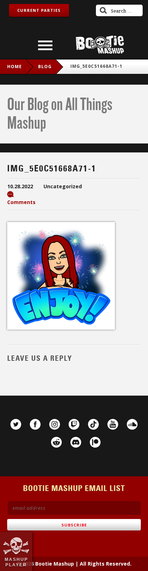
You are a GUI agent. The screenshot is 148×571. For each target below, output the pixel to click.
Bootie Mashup (99, 44)
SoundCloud (132, 424)
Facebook (35, 424)
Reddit (56, 442)
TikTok (93, 424)
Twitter (15, 424)
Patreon (95, 442)
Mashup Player (16, 562)
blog (45, 66)
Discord (75, 442)
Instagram (54, 424)
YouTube (112, 424)
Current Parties (39, 10)
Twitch (74, 424)
